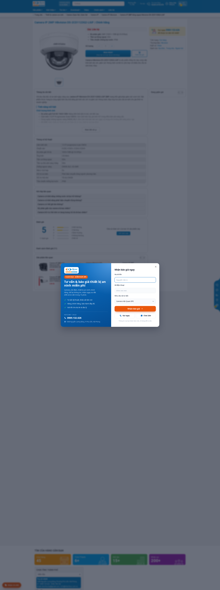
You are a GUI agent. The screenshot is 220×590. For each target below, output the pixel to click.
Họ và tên (118, 274)
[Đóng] (156, 267)
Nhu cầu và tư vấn (121, 296)
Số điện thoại (119, 285)
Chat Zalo (147, 315)
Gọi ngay (126, 315)
